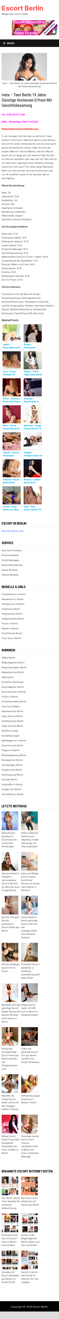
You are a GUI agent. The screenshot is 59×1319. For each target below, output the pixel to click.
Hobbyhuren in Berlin (13, 604)
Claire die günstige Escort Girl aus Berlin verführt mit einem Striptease (30, 1055)
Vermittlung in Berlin (13, 794)
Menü (10, 43)
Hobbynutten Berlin (12, 613)
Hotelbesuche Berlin (13, 721)
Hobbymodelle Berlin (13, 618)
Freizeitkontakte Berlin (14, 701)
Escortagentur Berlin (13, 687)
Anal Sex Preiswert (12, 550)
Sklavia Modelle (10, 574)
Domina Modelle (10, 555)
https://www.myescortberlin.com (20, 129)
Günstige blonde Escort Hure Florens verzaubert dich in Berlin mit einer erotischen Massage (30, 1146)
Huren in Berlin (10, 623)
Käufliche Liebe (10, 730)
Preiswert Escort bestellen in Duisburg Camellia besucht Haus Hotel (30, 971)
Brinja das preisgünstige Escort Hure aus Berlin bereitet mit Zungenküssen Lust (10, 1058)
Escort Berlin (22, 8)
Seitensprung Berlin (12, 774)
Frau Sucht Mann (11, 706)
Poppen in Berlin (11, 750)
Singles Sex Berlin (11, 789)
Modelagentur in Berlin (14, 740)
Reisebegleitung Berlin (14, 755)
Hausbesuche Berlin (12, 711)
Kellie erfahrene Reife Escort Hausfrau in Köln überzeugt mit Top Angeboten (30, 839)
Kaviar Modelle (10, 570)
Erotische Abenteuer (13, 682)
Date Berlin (8, 677)
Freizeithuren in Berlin (14, 594)
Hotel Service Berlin (12, 726)
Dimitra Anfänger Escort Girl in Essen (11, 967)
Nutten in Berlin (10, 628)
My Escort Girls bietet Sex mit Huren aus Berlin (30, 1201)
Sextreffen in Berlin (12, 784)
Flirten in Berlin (10, 696)
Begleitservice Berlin (13, 672)
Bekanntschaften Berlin (14, 667)
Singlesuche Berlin (12, 769)
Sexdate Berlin (9, 779)
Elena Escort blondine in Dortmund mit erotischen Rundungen (9, 839)
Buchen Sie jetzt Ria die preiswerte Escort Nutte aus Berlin (11, 924)
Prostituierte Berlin (12, 633)
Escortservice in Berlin (14, 691)
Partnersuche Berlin (12, 745)
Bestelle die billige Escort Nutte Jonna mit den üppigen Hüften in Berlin (10, 1102)
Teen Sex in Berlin (11, 638)
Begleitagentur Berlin (13, 662)
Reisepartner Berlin (12, 760)
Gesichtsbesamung (12, 565)
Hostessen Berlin (11, 609)
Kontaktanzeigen (11, 735)
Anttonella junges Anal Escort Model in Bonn (30, 1099)
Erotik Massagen (10, 560)
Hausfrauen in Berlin (13, 599)
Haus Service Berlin (12, 716)
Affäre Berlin (8, 657)
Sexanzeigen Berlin (12, 765)
